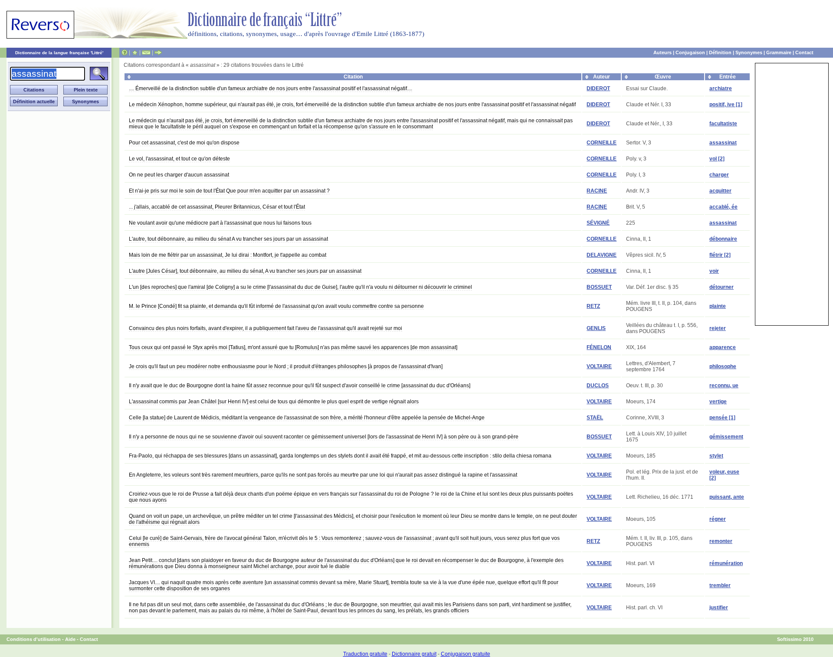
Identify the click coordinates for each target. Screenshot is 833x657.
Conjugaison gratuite (465, 654)
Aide (70, 639)
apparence (722, 347)
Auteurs (662, 52)
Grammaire (778, 52)
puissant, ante (726, 497)
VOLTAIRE (599, 366)
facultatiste (723, 124)
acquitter (720, 191)
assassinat (723, 143)
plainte (717, 306)
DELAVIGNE (602, 255)
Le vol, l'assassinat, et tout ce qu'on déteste (179, 159)
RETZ (593, 306)
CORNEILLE (602, 143)
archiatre (720, 88)
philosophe (722, 366)
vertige (718, 402)
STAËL (595, 418)
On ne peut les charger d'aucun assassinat (179, 175)
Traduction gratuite (365, 654)
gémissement (726, 437)
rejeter (717, 328)
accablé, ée (723, 207)
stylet (716, 456)
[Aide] (124, 52)
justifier (718, 608)
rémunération (726, 563)
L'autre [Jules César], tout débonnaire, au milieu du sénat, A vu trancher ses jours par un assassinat (245, 271)
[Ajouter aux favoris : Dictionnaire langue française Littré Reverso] (134, 52)
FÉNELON (599, 347)
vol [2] (717, 159)
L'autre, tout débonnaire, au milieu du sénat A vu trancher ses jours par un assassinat (228, 239)
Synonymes (748, 52)
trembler (720, 585)
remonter (720, 541)
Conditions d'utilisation (34, 639)
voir (714, 271)
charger (719, 175)
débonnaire (723, 239)
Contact (804, 52)
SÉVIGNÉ (598, 223)
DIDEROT (598, 88)
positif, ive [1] (725, 104)
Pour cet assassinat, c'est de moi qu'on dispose (184, 143)
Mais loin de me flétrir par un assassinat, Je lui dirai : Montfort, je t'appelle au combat (227, 255)
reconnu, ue (723, 385)
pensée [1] (722, 418)
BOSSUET (599, 287)
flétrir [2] (720, 255)
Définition (720, 52)
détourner (721, 287)
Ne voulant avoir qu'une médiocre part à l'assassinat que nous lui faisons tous (220, 223)
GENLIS (596, 328)
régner (717, 519)
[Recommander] (158, 52)
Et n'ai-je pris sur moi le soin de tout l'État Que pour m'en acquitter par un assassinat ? (229, 191)
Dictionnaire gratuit (414, 654)
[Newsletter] (146, 52)
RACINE (597, 191)
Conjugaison (690, 52)
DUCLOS (598, 385)
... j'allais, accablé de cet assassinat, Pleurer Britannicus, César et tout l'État (217, 207)
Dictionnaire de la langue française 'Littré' (59, 52)
